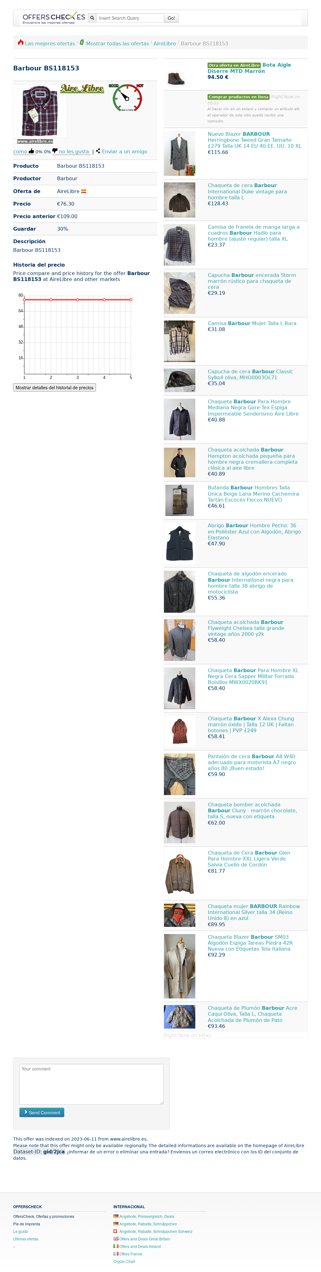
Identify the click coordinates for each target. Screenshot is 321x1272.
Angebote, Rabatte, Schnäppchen (147, 1223)
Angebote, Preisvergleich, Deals (146, 1216)
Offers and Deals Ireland (139, 1246)
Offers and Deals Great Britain (144, 1238)
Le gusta (20, 1231)
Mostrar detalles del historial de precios (54, 387)
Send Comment (44, 1112)
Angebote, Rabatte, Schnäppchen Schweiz (155, 1231)
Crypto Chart (124, 1261)
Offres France (130, 1253)
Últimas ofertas (26, 1238)
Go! (171, 18)
